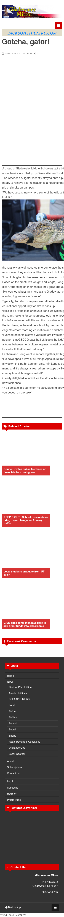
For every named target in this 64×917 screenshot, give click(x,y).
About (10, 761)
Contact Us (13, 773)
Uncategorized (17, 747)
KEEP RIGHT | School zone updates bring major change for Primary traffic (26, 520)
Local (12, 705)
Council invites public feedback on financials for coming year (25, 470)
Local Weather (17, 754)
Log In (10, 781)
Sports (12, 735)
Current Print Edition (20, 687)
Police (12, 711)
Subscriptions (14, 767)
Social (12, 729)
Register (12, 793)
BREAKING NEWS (19, 699)
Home (10, 675)
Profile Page (14, 799)
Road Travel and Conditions (24, 741)
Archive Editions (18, 693)
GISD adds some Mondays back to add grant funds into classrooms (25, 624)
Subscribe (12, 787)
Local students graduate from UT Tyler (24, 573)
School (13, 723)
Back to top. (14, 907)
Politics (13, 717)
